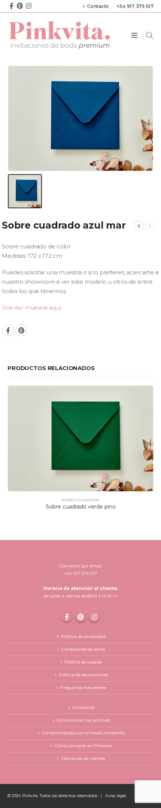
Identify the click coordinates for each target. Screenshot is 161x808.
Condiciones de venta (83, 649)
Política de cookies (83, 662)
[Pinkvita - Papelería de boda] (59, 35)
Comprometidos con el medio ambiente (83, 733)
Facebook (8, 330)
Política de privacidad (83, 636)
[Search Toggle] (150, 35)
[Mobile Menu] (134, 35)
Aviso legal (115, 795)
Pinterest (21, 330)
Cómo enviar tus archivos (83, 720)
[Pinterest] (20, 5)
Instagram (94, 616)
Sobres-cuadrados (80, 500)
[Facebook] (11, 5)
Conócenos (83, 707)
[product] (80, 438)
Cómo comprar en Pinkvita (83, 745)
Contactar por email (80, 566)
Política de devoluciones (83, 674)
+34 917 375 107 (135, 6)
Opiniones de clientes (83, 758)
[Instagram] (28, 5)
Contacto (98, 6)
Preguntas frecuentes (83, 687)
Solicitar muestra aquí (31, 307)
